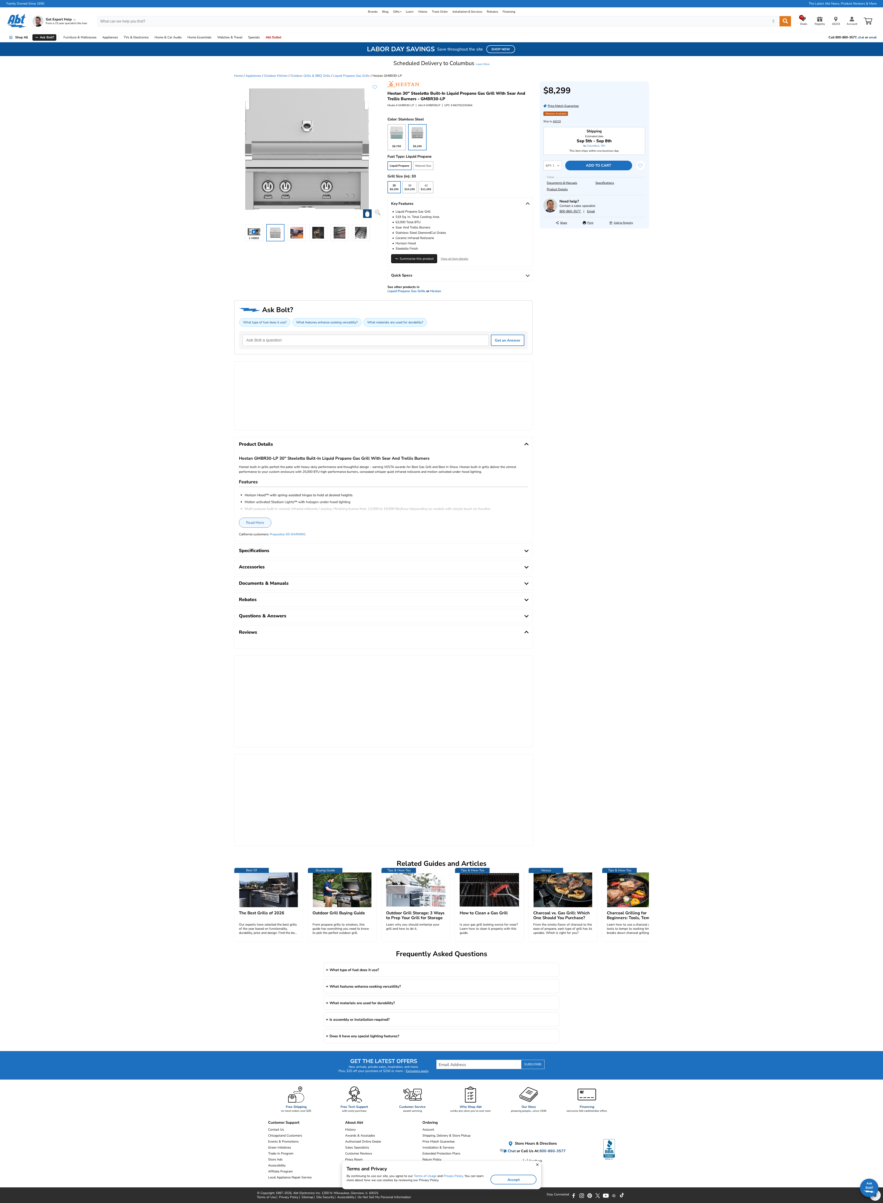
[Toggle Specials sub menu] (262, 37)
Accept (513, 1179)
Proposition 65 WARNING (288, 534)
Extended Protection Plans (441, 1153)
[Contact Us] (550, 211)
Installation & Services (467, 12)
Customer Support (283, 1122)
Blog (385, 12)
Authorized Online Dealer (363, 1141)
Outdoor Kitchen (276, 76)
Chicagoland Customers (285, 1135)
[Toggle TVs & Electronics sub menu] (151, 37)
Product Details (557, 189)
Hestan (435, 291)
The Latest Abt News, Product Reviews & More (843, 4)
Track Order (440, 12)
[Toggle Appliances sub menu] (120, 37)
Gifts (396, 12)
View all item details (454, 259)
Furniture (80, 37)
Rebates (492, 12)
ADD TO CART (598, 165)
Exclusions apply (417, 1071)
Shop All (21, 37)
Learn (409, 12)
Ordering (430, 1122)
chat (861, 37)
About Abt (354, 1122)
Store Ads (275, 1159)
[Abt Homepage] (16, 21)
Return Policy (432, 1159)
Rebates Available (556, 113)
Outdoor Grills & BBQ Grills (310, 76)
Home (199, 37)
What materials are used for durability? (395, 322)
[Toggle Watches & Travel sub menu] (244, 37)
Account (428, 1129)
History (350, 1129)
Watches (229, 37)
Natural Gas (423, 166)
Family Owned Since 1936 (25, 4)
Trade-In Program (280, 1153)
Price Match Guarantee (438, 1141)
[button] (441, 63)
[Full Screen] (378, 212)
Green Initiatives (279, 1147)
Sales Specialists (357, 1147)
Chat (511, 1150)
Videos (422, 12)
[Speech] (773, 21)
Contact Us (276, 1129)
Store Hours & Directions (535, 1143)
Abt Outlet (273, 37)
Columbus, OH (596, 146)
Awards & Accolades (360, 1135)
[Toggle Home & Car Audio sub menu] (184, 37)
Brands (373, 12)
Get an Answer (507, 340)
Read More (255, 522)
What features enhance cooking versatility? (327, 322)
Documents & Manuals (562, 183)
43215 (557, 121)
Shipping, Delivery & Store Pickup (446, 1135)
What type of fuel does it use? (265, 322)
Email (591, 211)
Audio (168, 37)
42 (426, 188)
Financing (509, 12)
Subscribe (533, 1064)
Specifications (604, 183)
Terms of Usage (425, 1176)
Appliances (110, 37)
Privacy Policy (453, 1176)
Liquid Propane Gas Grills (351, 76)
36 (409, 188)
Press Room (354, 1159)
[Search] (785, 21)
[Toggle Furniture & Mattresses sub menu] (98, 37)
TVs (136, 37)
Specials (254, 37)
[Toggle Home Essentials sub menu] (213, 37)
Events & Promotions (283, 1141)
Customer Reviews (358, 1153)
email (873, 37)
